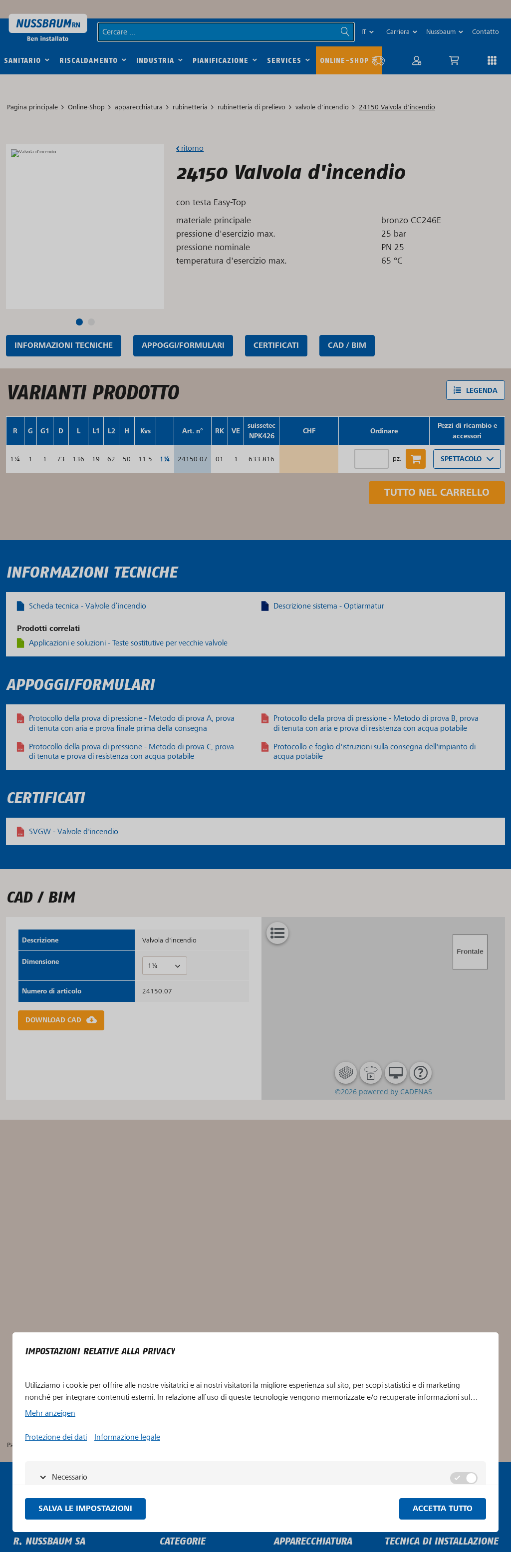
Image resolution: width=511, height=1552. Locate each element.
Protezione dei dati (56, 1437)
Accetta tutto (443, 1509)
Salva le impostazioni (85, 1509)
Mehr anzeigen (50, 1413)
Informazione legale (127, 1437)
